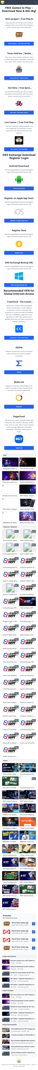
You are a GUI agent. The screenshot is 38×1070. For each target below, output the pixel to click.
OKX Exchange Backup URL (19, 262)
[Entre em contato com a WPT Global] (6, 962)
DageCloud (19, 416)
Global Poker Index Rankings (18, 1043)
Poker (15, 975)
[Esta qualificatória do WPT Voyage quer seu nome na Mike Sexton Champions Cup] (6, 1030)
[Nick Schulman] (6, 1042)
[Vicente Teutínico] (6, 1054)
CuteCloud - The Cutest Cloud (19, 301)
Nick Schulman (29, 1043)
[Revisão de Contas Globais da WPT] (6, 974)
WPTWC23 (14, 1049)
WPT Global (19, 963)
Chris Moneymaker (16, 1031)
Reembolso (13, 969)
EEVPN (19, 347)
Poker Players (14, 1055)
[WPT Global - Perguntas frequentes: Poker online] (6, 980)
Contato (13, 963)
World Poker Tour (21, 1049)
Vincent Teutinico (23, 1055)
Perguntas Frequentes (24, 975)
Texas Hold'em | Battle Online (19, 53)
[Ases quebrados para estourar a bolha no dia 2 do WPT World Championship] (6, 1048)
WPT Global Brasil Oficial (23, 1064)
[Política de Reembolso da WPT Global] (6, 968)
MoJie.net (19, 382)
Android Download (19, 166)
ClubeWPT (24, 1031)
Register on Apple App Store (19, 198)
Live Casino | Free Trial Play (19, 122)
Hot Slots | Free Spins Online (19, 87)
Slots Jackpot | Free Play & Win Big (19, 18)
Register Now (19, 230)
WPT (12, 975)
